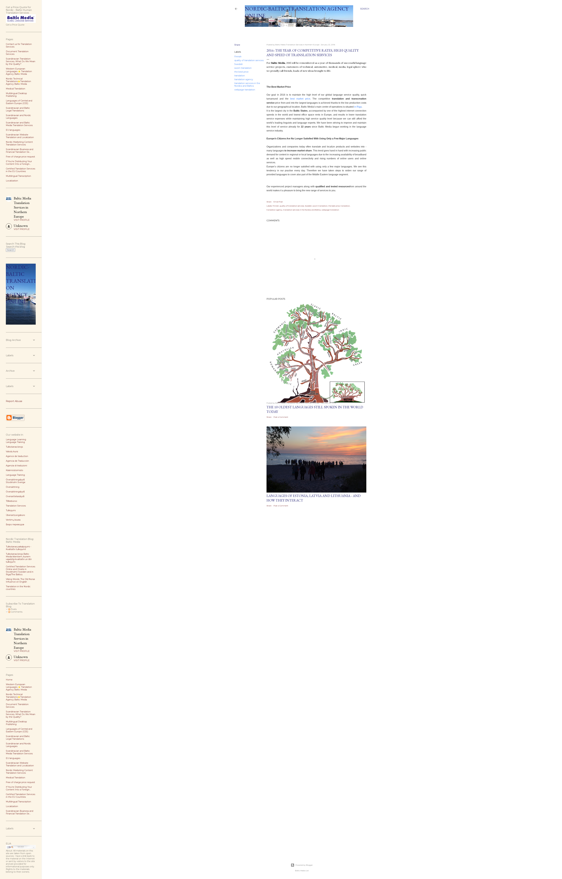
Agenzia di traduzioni (16, 465)
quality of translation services (249, 60)
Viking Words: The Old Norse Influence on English (20, 580)
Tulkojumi (11, 510)
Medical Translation (15, 88)
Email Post (278, 202)
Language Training (15, 475)
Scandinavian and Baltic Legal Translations (18, 109)
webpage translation (244, 89)
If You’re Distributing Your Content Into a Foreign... (19, 162)
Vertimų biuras (13, 519)
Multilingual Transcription (18, 176)
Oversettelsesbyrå (15, 496)
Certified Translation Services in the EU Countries (20, 170)
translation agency (243, 79)
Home (249, 30)
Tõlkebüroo (11, 501)
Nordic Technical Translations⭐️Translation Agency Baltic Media (18, 81)
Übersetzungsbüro (15, 515)
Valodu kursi (12, 451)
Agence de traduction (17, 456)
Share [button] (237, 45)
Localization (12, 180)
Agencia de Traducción (17, 461)
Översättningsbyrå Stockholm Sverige (15, 481)
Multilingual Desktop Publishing (16, 94)
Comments (16, 612)
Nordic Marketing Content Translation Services (19, 143)
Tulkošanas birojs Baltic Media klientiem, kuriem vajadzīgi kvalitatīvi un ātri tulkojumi (19, 558)
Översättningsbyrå (15, 491)
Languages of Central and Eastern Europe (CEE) (19, 102)
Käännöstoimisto (14, 470)
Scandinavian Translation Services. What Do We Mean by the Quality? (20, 61)
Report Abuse (14, 401)
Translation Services (16, 505)
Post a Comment (281, 417)
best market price (300, 98)
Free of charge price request (20, 156)
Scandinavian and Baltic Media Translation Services (19, 124)
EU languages (13, 130)
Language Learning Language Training (16, 440)
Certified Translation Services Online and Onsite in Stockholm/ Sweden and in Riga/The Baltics (20, 570)
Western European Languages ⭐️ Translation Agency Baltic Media (19, 71)
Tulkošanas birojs (14, 447)
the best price (241, 71)
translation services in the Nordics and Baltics (247, 84)
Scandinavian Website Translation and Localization (20, 136)
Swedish (238, 64)
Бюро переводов (15, 524)
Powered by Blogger (304, 865)
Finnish (237, 56)
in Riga (358, 107)
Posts (13, 609)
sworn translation (243, 68)
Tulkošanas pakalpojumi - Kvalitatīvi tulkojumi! (18, 548)
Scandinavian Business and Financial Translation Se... (19, 150)
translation (239, 75)
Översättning (12, 487)
